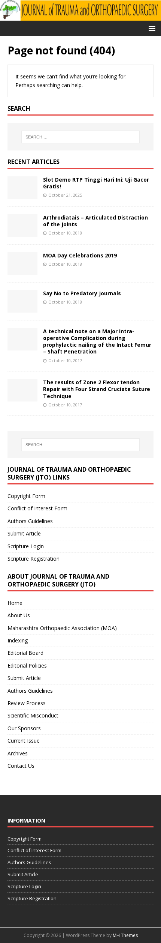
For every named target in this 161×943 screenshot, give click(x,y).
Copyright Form (26, 495)
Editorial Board (25, 652)
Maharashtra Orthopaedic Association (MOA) (62, 628)
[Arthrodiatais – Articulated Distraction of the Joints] (22, 232)
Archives (17, 753)
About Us (18, 615)
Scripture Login (25, 546)
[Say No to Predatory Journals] (22, 307)
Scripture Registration (33, 558)
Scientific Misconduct (32, 715)
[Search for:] (80, 137)
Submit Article (24, 533)
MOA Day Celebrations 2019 (80, 255)
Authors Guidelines (30, 521)
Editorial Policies (27, 665)
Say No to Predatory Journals (82, 293)
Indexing (17, 640)
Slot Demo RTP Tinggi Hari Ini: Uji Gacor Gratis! (96, 183)
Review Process (26, 703)
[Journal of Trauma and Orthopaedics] (80, 16)
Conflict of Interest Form (37, 508)
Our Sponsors (24, 728)
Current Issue (23, 740)
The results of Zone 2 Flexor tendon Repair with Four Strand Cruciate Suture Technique (96, 389)
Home (14, 602)
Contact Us (20, 765)
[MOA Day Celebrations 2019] (22, 270)
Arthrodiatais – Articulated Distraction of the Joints (95, 221)
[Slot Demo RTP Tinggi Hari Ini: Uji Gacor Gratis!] (22, 194)
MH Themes (125, 935)
